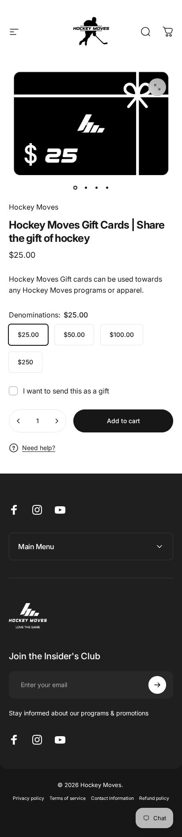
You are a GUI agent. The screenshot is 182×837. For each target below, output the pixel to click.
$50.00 (74, 334)
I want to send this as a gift (66, 390)
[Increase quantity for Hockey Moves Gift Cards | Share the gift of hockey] (56, 421)
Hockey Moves (33, 207)
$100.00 (122, 334)
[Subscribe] (157, 685)
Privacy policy (28, 798)
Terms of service (67, 798)
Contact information (112, 798)
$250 (25, 362)
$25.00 (28, 334)
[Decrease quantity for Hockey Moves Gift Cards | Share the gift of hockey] (18, 421)
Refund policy (154, 798)
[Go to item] (75, 187)
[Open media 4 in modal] (157, 87)
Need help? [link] (38, 447)
